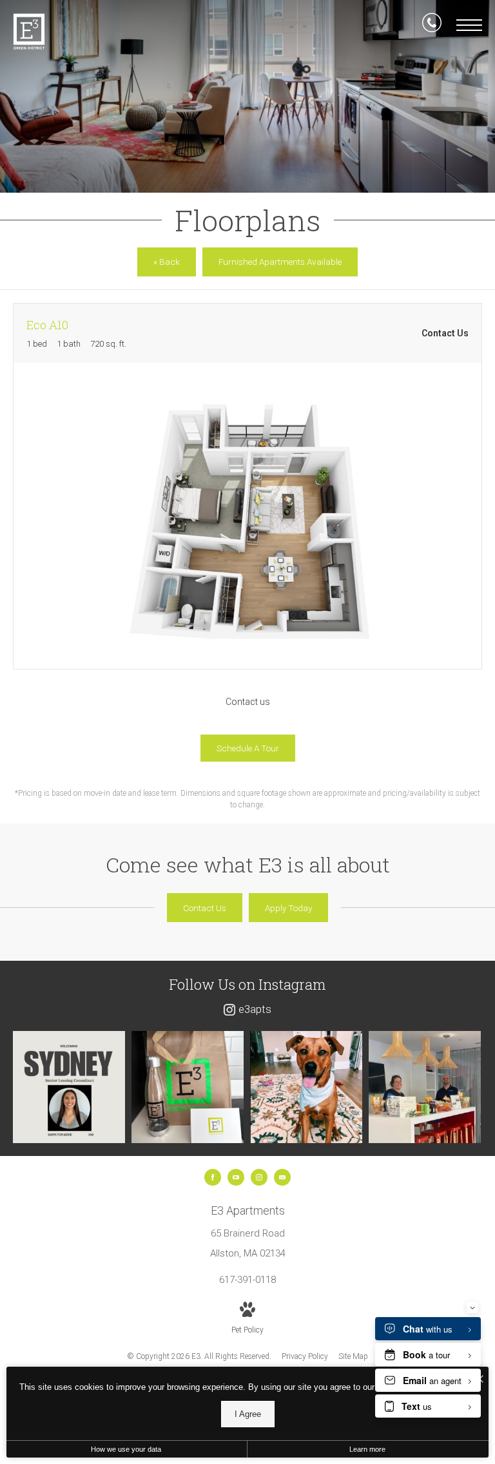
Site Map (353, 1356)
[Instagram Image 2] (187, 1087)
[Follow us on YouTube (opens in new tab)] (236, 1177)
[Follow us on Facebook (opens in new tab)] (212, 1177)
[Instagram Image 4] (425, 1087)
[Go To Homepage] (29, 31)
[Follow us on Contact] (282, 1177)
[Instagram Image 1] (69, 1087)
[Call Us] (432, 25)
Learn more (367, 1449)
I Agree (248, 1414)
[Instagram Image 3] (306, 1087)
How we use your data (126, 1449)
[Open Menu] (469, 25)
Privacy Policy (305, 1356)
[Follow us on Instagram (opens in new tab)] (259, 1177)
